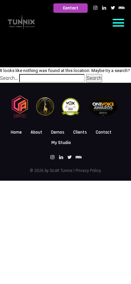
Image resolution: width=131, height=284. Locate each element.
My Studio (61, 143)
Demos (57, 132)
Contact (70, 8)
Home (16, 132)
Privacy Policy (88, 170)
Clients (80, 132)
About (36, 132)
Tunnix (66, 170)
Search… (9, 78)
